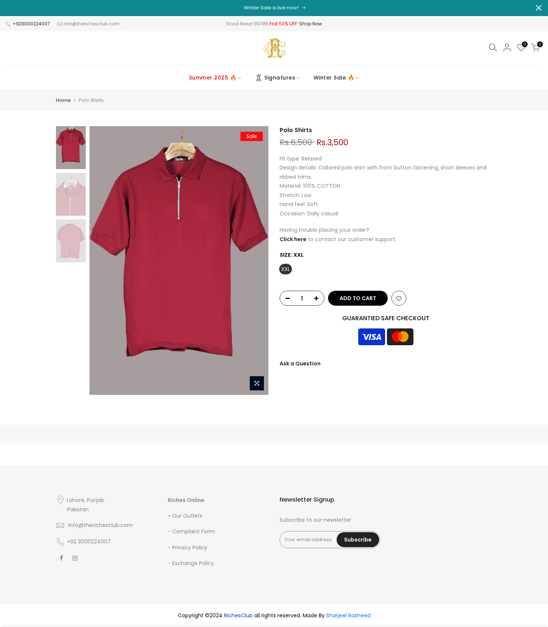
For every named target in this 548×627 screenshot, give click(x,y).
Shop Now (310, 24)
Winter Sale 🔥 (334, 77)
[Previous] (102, 260)
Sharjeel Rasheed (348, 615)
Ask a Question (300, 363)
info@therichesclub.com (92, 24)
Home (63, 100)
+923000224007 (32, 24)
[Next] (255, 260)
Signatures (279, 77)
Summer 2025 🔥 (213, 77)
